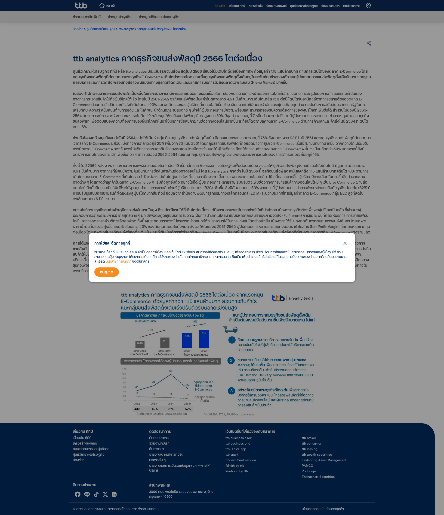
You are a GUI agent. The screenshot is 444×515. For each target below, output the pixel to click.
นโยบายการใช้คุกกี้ (118, 261)
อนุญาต (106, 272)
